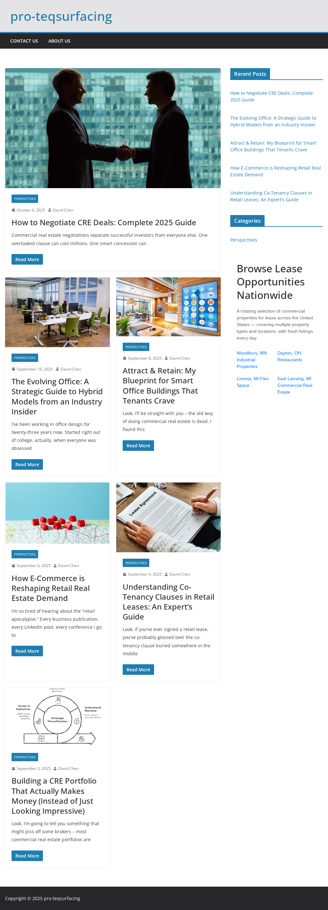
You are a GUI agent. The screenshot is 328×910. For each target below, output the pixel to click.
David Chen (63, 210)
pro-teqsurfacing (61, 16)
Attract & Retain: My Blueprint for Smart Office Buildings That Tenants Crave (160, 385)
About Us (59, 41)
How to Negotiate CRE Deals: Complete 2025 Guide (104, 222)
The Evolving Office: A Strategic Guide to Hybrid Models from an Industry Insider (57, 396)
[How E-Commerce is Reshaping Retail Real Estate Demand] (57, 513)
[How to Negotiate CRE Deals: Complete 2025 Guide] (113, 128)
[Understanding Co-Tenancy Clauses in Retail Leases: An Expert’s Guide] (168, 517)
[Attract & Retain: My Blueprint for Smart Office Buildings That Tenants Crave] (168, 306)
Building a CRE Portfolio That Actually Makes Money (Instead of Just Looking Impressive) (54, 795)
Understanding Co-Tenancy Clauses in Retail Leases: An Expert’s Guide (168, 601)
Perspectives (25, 198)
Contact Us (24, 41)
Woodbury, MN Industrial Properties (252, 359)
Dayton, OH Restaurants (289, 356)
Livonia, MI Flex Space (253, 382)
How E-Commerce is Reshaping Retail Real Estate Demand (51, 588)
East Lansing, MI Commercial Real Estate (294, 385)
